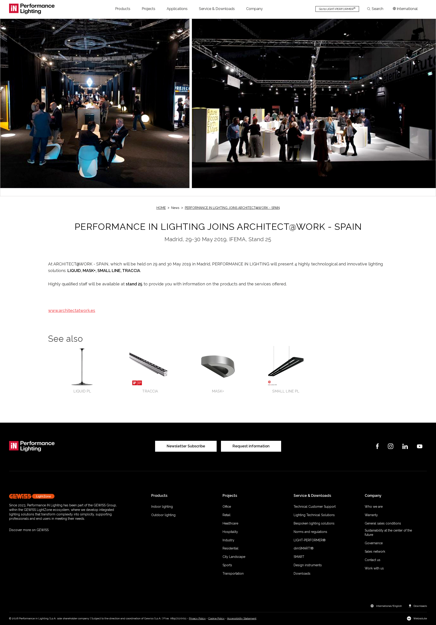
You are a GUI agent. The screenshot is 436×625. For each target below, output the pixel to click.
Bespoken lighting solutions (314, 523)
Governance (374, 543)
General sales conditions (383, 523)
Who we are (374, 506)
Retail (226, 515)
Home (161, 208)
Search (377, 9)
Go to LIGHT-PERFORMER (337, 9)
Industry (228, 540)
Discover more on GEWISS (29, 530)
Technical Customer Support (315, 506)
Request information (251, 446)
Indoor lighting (162, 506)
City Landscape (234, 557)
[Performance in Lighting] (31, 9)
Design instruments (308, 565)
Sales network (375, 551)
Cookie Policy (216, 618)
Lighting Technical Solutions (314, 515)
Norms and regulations (310, 532)
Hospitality (230, 532)
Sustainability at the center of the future (388, 533)
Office (227, 506)
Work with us (374, 568)
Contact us (372, 560)
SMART (299, 557)
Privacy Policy (197, 618)
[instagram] (390, 446)
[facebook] (377, 446)
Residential (230, 548)
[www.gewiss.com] (64, 496)
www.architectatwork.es (71, 310)
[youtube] (420, 446)
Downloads (302, 573)
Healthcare (230, 523)
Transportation (233, 573)
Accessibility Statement (241, 618)
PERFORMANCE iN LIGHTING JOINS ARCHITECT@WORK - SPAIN (232, 208)
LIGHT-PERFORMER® (310, 540)
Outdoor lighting (163, 515)
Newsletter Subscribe (186, 446)
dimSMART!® (304, 548)
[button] (122, 9)
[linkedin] (405, 446)
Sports (227, 565)
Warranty (371, 515)
